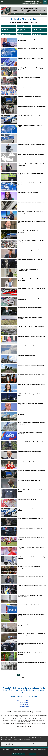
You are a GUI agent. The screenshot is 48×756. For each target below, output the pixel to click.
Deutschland (36, 26)
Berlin (2, 26)
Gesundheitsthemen (6, 34)
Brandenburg (20, 26)
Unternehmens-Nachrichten (21, 30)
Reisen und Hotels (37, 29)
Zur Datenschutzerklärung (19, 753)
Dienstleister (20, 34)
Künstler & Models (37, 34)
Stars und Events (5, 29)
